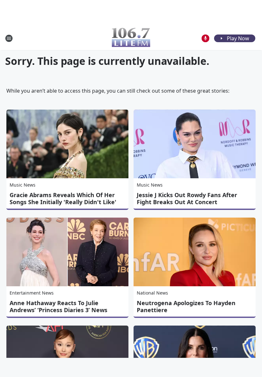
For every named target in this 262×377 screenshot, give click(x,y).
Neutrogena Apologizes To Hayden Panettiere (186, 306)
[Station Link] (131, 38)
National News (152, 293)
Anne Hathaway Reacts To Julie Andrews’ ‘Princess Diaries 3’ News (58, 306)
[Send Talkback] (205, 38)
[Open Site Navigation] (9, 38)
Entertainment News (32, 293)
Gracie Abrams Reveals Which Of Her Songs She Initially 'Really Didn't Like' (63, 198)
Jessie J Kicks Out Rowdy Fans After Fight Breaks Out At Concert (187, 198)
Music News (22, 185)
